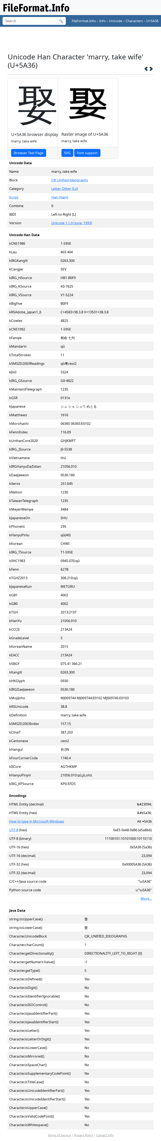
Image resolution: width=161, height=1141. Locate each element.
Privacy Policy (83, 1135)
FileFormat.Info (84, 21)
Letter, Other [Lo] (64, 188)
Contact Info (104, 1135)
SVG (67, 153)
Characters (134, 21)
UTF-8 (13, 830)
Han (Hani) (59, 197)
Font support (87, 153)
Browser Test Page (28, 153)
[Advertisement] (84, 39)
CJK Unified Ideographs (69, 180)
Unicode (115, 21)
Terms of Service (59, 1135)
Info (102, 21)
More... (146, 898)
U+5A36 (152, 21)
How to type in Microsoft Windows (36, 821)
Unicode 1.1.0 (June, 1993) (71, 223)
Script (13, 197)
